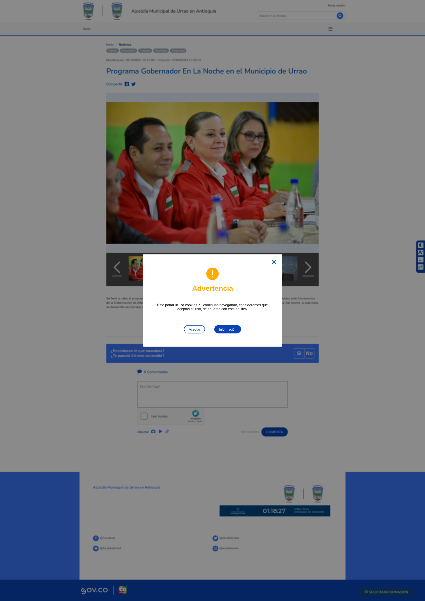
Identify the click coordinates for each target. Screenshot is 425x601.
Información (227, 329)
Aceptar (194, 329)
